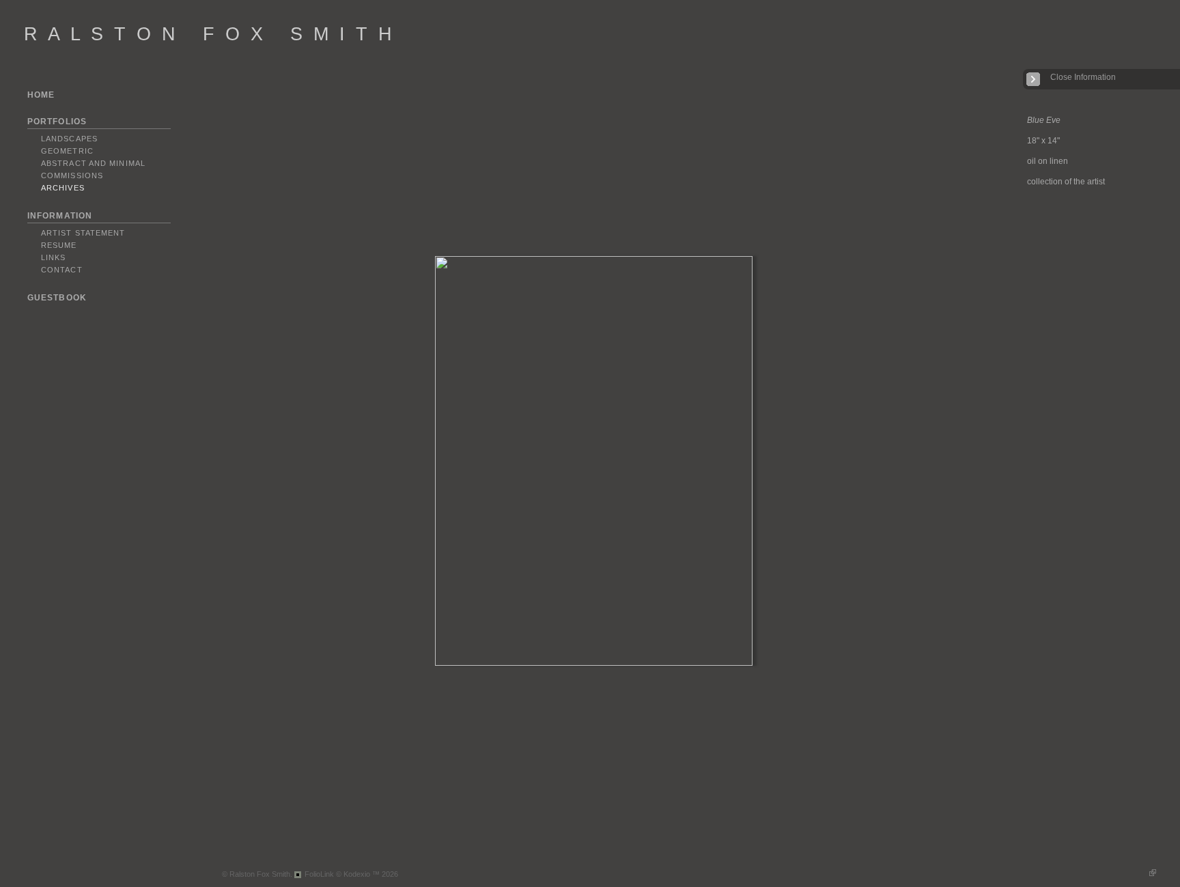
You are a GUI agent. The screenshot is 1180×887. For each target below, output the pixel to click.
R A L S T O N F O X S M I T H (209, 34)
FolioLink (319, 874)
